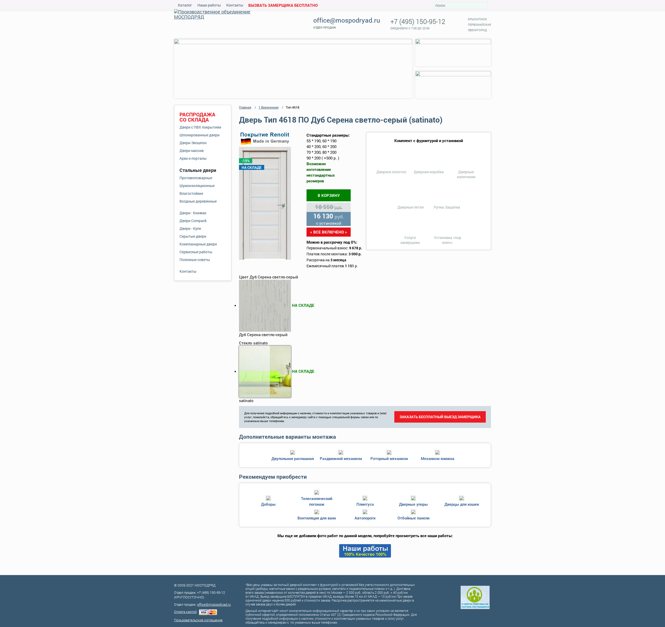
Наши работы (209, 5)
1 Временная (268, 107)
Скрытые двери (192, 236)
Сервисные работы (195, 251)
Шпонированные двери (199, 134)
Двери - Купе (190, 228)
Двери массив (191, 150)
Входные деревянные (198, 201)
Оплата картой (185, 611)
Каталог (185, 5)
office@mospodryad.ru (346, 20)
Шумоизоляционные (197, 185)
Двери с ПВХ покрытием (200, 127)
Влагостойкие (191, 193)
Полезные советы (194, 259)
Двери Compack (193, 220)
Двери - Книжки (192, 212)
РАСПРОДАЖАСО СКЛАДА (197, 117)
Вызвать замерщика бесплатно (283, 5)
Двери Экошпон (193, 142)
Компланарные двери (198, 244)
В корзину (329, 195)
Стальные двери (197, 170)
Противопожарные (195, 177)
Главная (245, 107)
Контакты (234, 5)
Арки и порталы (193, 158)
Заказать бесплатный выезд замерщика (440, 416)
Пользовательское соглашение (198, 620)
